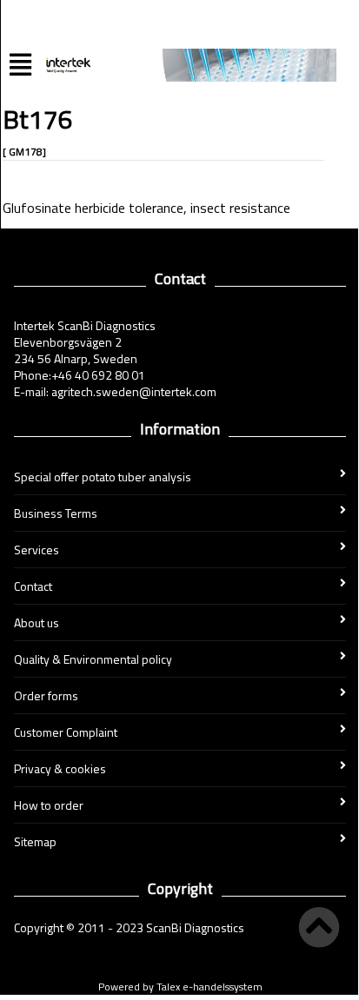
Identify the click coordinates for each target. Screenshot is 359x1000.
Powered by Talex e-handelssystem (180, 986)
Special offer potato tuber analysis (102, 476)
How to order (48, 805)
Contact (33, 586)
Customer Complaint (65, 732)
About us (36, 622)
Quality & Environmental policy (93, 659)
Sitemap (35, 841)
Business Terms (55, 513)
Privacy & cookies (60, 768)
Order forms (46, 695)
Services (36, 549)
